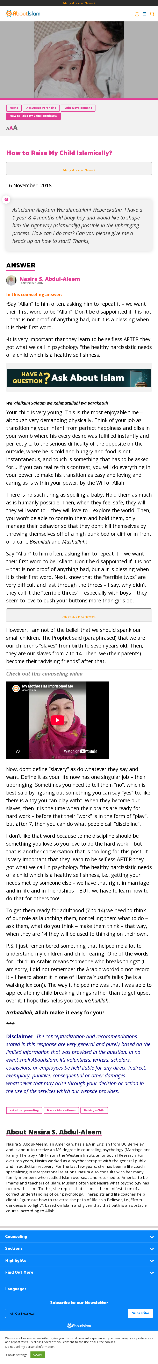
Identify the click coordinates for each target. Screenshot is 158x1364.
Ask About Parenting (41, 108)
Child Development (78, 108)
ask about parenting (24, 1110)
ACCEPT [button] (37, 1354)
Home (14, 108)
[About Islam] (23, 14)
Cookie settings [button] (16, 1355)
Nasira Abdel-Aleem (61, 1110)
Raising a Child (94, 1110)
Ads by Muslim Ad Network (79, 3)
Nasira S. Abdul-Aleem (50, 278)
